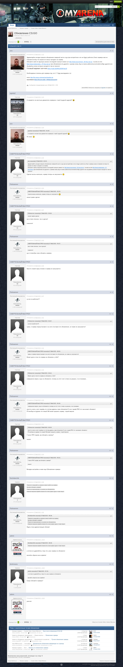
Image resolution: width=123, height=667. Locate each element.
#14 (110, 420)
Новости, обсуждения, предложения (22, 635)
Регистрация (118, 1)
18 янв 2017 (96, 645)
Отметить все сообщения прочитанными (30, 664)
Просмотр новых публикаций (101, 25)
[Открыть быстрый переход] (112, 25)
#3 (111, 123)
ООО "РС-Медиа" (110, 665)
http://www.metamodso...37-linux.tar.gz (38, 64)
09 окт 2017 (96, 641)
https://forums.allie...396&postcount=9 (45, 79)
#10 (110, 314)
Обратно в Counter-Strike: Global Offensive (103, 622)
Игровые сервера (17, 631)
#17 (110, 508)
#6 (111, 206)
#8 (111, 262)
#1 (111, 50)
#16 (110, 478)
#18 (110, 536)
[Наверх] (61, 665)
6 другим (103, 87)
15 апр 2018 (96, 636)
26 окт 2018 (96, 632)
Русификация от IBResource (108, 664)
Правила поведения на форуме (107, 660)
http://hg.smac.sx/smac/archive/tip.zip (41, 77)
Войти (111, 1)
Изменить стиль (14, 664)
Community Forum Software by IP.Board (91, 664)
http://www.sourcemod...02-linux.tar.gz (80, 61)
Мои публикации (85, 25)
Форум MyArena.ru (12, 660)
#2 (111, 93)
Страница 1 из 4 (12, 41)
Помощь (45, 664)
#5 (111, 184)
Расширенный (121, 6)
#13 (110, 396)
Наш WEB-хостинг (17, 643)
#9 (111, 292)
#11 (110, 344)
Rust (25, 647)
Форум (12, 25)
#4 (111, 154)
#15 (110, 450)
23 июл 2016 (96, 649)
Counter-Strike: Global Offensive (32, 631)
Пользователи (21, 25)
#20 (110, 594)
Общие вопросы (38, 635)
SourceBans (27, 643)
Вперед (26, 41)
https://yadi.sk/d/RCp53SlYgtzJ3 (57, 68)
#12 (110, 366)
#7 (111, 236)
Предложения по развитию (41, 639)
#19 (110, 564)
